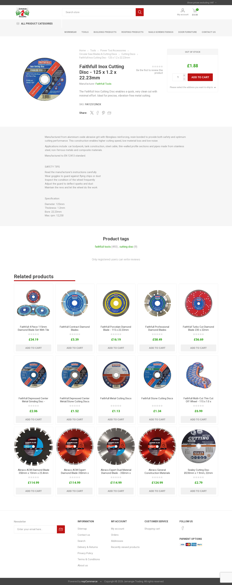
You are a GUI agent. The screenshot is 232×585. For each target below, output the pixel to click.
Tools (85, 32)
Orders (115, 534)
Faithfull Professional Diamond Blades (157, 328)
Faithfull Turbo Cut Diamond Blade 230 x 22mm (198, 328)
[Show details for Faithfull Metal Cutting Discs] (116, 374)
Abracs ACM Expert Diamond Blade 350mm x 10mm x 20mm (75, 473)
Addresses (117, 541)
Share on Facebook (98, 113)
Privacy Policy (85, 553)
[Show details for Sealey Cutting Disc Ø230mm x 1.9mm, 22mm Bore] (198, 446)
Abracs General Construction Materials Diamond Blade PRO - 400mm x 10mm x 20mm (157, 474)
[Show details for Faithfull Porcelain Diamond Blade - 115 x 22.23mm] (116, 303)
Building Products (105, 32)
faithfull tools (103, 246)
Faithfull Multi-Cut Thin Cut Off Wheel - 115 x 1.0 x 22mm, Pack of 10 (198, 401)
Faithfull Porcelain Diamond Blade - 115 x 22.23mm (116, 328)
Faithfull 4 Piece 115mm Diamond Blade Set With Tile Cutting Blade (33, 329)
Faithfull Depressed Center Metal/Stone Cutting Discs (75, 400)
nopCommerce (89, 581)
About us (83, 565)
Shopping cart (152, 528)
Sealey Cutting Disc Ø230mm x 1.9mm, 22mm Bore (198, 473)
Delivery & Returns (88, 547)
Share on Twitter (92, 112)
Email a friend (109, 113)
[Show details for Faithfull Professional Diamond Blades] (157, 303)
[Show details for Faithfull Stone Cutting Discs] (157, 374)
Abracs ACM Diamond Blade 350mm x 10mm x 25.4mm (33, 471)
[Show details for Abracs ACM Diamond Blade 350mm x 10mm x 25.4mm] (33, 446)
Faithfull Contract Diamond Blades (75, 328)
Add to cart (200, 77)
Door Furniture (187, 32)
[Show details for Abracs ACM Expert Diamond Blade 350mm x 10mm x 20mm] (74, 446)
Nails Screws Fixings (160, 32)
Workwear (70, 32)
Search (140, 12)
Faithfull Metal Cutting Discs (115, 398)
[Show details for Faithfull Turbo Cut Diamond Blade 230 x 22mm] (198, 303)
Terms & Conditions (89, 559)
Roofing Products (132, 32)
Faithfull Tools (103, 83)
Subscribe (61, 529)
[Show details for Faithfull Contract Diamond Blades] (74, 303)
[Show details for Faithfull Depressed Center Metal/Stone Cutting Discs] (74, 374)
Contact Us (209, 32)
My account (183, 14)
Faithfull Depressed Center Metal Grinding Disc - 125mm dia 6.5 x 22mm (33, 401)
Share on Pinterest (103, 113)
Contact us (84, 534)
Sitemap (82, 528)
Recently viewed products (125, 547)
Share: (83, 112)
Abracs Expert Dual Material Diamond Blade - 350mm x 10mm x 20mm (116, 473)
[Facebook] (182, 528)
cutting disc (126, 246)
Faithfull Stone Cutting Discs (157, 398)
